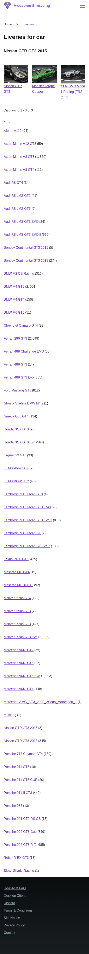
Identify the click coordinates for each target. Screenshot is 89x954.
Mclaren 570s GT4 (17, 598)
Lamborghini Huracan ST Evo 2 (27, 546)
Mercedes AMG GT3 (19, 663)
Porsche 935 (13, 806)
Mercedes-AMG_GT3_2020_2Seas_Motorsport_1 (40, 702)
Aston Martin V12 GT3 (20, 143)
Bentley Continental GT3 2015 (26, 247)
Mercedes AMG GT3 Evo (22, 676)
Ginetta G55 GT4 (16, 416)
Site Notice (12, 918)
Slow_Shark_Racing (19, 870)
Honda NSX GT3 (16, 429)
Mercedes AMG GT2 (19, 650)
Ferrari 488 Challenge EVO (24, 351)
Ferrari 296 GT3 (15, 338)
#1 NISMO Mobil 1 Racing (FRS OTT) (73, 91)
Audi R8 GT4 (13, 182)
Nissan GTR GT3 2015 (20, 728)
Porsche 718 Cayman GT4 (23, 754)
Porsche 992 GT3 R (18, 844)
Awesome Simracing (32, 6)
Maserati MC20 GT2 (18, 585)
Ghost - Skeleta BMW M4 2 (23, 403)
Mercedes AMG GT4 (19, 689)
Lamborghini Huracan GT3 (23, 494)
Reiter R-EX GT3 (16, 857)
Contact (9, 932)
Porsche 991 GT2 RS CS (22, 818)
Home (8, 24)
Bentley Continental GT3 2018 (26, 260)
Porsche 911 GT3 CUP (20, 780)
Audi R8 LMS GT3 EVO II (22, 234)
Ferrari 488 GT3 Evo (19, 377)
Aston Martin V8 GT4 (19, 169)
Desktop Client (14, 895)
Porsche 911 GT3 (16, 767)
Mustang (10, 715)
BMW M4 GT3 (14, 286)
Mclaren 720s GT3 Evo (20, 637)
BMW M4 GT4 (14, 299)
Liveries (28, 24)
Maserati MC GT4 (17, 572)
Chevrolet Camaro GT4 (21, 325)
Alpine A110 (13, 130)
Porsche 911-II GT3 (18, 793)
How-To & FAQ (15, 888)
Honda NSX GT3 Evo (19, 442)
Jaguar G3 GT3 (15, 455)
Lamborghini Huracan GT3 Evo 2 (28, 520)
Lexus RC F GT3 (16, 559)
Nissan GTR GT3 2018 (20, 741)
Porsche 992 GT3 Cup (20, 831)
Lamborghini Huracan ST (22, 533)
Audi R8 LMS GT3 (17, 208)
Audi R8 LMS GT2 (17, 195)
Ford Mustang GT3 (17, 390)
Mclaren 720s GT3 (17, 624)
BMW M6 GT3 (14, 312)
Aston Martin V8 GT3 (19, 156)
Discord (9, 903)
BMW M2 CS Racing (19, 273)
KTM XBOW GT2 (16, 481)
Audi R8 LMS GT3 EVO (21, 221)
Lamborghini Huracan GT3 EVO (27, 507)
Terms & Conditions (18, 910)
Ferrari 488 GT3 (15, 364)
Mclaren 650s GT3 (17, 611)
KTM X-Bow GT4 (16, 468)
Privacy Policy (14, 925)
